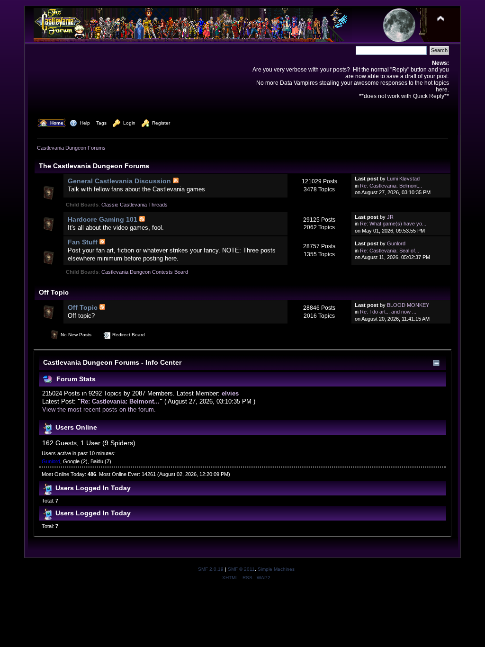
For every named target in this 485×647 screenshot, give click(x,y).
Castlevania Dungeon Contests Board (144, 272)
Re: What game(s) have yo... (393, 223)
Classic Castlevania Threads (134, 204)
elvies (230, 393)
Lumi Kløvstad (403, 178)
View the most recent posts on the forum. (99, 409)
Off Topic (83, 307)
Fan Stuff (83, 242)
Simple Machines (276, 569)
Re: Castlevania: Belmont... (391, 186)
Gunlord (396, 243)
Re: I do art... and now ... (388, 312)
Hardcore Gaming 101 (102, 219)
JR (390, 217)
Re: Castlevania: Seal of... (389, 250)
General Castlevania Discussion (119, 181)
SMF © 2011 (241, 569)
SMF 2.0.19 (211, 569)
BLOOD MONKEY (408, 305)
